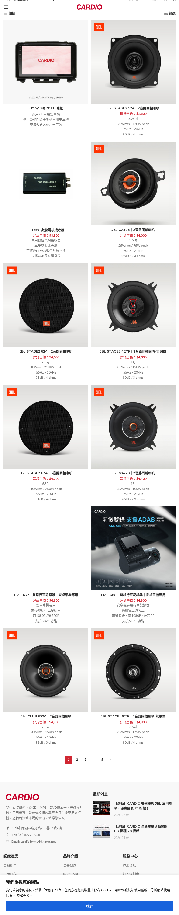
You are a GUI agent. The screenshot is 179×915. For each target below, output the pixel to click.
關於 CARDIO (73, 874)
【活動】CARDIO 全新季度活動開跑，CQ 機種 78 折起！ (142, 828)
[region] (89, 895)
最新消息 (10, 866)
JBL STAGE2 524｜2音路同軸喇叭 (133, 108)
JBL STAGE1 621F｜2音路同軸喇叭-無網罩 (133, 716)
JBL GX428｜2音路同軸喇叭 (133, 473)
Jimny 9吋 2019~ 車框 (46, 108)
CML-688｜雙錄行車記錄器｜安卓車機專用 (133, 595)
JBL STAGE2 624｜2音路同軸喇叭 (46, 351)
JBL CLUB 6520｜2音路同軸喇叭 (46, 716)
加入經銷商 (131, 874)
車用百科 (10, 874)
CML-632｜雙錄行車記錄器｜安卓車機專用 (46, 595)
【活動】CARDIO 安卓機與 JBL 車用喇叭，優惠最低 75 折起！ (143, 805)
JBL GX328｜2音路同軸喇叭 (133, 230)
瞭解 (89, 906)
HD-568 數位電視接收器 (46, 230)
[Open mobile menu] (5, 7)
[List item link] (45, 834)
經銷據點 (129, 866)
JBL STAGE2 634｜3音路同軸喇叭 (46, 473)
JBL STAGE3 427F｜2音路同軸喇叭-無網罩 (133, 351)
